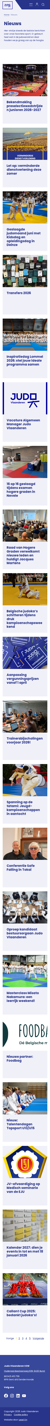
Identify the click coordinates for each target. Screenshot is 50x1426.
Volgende (38, 1338)
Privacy (8, 1414)
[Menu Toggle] (31, 4)
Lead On (23, 1419)
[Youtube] (24, 1396)
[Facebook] (6, 1396)
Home (6, 14)
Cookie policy (21, 1414)
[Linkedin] (18, 1396)
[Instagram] (12, 1396)
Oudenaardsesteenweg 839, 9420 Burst (24, 1371)
